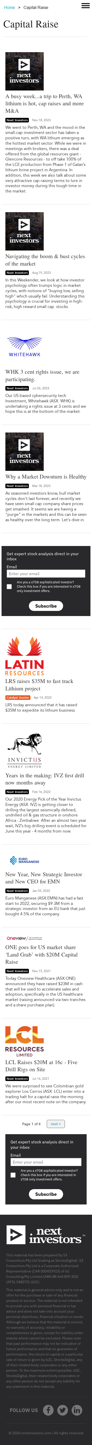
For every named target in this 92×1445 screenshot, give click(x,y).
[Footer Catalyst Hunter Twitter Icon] (62, 1410)
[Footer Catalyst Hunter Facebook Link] (48, 1410)
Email (12, 566)
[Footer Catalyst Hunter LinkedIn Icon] (77, 1410)
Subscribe (46, 606)
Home (9, 7)
